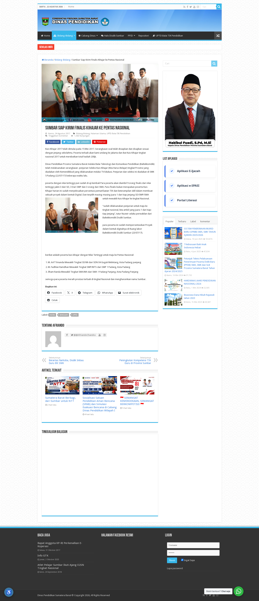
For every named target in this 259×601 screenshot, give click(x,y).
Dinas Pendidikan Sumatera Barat (54, 595)
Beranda (48, 59)
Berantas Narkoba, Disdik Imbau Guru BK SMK (66, 361)
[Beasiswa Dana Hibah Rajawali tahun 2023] (173, 299)
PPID (130, 35)
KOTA (52, 315)
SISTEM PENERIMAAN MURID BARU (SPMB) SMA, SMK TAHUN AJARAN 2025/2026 (200, 231)
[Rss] (184, 7)
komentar (205, 221)
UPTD (75, 315)
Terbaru (182, 221)
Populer (170, 221)
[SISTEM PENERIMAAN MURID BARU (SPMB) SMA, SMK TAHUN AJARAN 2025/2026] (173, 233)
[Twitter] (190, 7)
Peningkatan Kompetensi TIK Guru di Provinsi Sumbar (135, 361)
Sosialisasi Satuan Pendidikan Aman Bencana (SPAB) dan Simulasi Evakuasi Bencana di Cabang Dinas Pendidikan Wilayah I (100, 404)
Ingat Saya (189, 560)
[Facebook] (187, 7)
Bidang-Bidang (65, 35)
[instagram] (197, 7)
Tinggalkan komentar (58, 136)
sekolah (64, 315)
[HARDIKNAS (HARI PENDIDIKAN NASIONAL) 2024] (173, 285)
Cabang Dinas (88, 35)
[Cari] (219, 6)
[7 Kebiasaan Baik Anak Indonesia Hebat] (173, 249)
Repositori (143, 35)
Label (193, 221)
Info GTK (43, 555)
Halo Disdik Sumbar (114, 35)
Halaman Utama (98, 133)
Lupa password (175, 568)
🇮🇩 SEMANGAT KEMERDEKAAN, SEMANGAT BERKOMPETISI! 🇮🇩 (137, 401)
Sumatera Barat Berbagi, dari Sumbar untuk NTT (60, 399)
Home (71, 6)
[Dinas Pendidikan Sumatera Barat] (75, 21)
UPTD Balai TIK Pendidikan (169, 35)
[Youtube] (194, 7)
